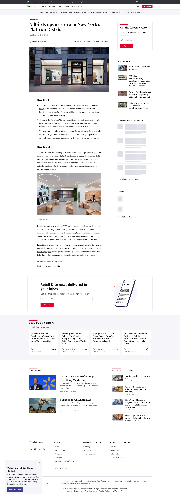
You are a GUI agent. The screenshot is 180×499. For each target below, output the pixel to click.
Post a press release (131, 179)
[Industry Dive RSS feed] (44, 449)
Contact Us (58, 454)
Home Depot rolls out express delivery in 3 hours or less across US (137, 418)
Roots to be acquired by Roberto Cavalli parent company (136, 389)
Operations (44, 12)
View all (120, 179)
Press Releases (76, 6)
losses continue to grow (46, 169)
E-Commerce (135, 12)
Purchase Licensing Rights (64, 461)
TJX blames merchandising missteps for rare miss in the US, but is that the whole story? (139, 81)
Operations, (51, 266)
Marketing (53, 12)
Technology (63, 12)
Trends (126, 12)
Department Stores (94, 12)
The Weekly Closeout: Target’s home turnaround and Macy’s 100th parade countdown (137, 404)
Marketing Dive (72, 2)
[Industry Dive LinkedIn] (31, 449)
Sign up (148, 6)
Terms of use (78, 491)
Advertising (86, 447)
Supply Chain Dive (83, 2)
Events (67, 6)
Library (60, 6)
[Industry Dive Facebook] (35, 449)
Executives (106, 12)
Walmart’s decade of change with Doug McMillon (76, 378)
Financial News (117, 12)
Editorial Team (59, 450)
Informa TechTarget (98, 481)
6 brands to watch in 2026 (75, 400)
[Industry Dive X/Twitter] (39, 449)
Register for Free (15, 489)
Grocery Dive (61, 2)
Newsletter (58, 457)
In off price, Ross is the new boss (140, 67)
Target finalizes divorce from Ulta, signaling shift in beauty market (140, 94)
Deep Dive (44, 6)
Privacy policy (67, 491)
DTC (70, 12)
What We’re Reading (61, 468)
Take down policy (91, 491)
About (56, 447)
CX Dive (53, 2)
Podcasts (52, 6)
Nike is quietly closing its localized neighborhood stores (139, 105)
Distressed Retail (80, 12)
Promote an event (131, 217)
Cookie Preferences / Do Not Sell (111, 491)
